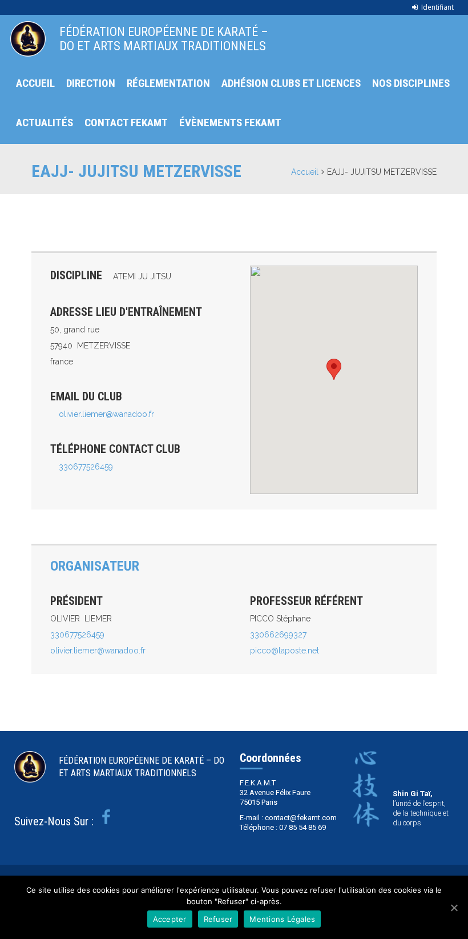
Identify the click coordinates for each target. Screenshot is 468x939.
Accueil (35, 83)
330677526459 (86, 466)
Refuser (218, 919)
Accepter (170, 919)
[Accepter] (453, 907)
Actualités (44, 122)
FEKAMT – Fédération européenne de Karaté (28, 39)
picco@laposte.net (284, 650)
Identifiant (437, 7)
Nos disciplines (411, 83)
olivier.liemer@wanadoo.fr (106, 414)
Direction (90, 83)
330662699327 (278, 634)
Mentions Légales (282, 919)
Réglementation (168, 83)
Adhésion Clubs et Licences (291, 83)
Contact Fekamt (126, 122)
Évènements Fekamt (230, 122)
